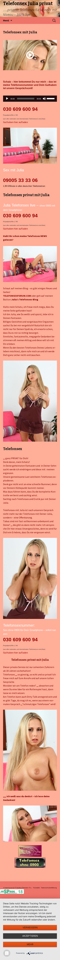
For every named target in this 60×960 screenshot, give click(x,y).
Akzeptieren (30, 935)
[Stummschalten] (44, 98)
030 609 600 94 (20, 109)
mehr (30, 944)
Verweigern (30, 927)
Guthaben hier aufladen (15, 122)
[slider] (51, 98)
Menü (6, 20)
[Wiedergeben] (7, 98)
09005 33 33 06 (20, 180)
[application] (30, 99)
